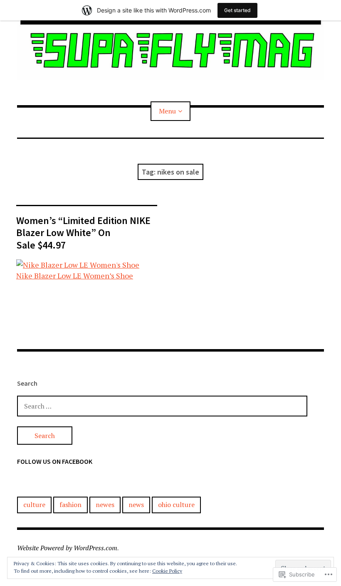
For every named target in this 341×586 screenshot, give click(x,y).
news (136, 504)
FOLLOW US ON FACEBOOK (54, 461)
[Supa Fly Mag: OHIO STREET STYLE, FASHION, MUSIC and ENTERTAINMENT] (170, 50)
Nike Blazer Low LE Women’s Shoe (74, 276)
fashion (70, 504)
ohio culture (176, 504)
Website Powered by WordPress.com (67, 547)
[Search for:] (162, 406)
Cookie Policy (167, 571)
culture (34, 504)
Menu (167, 111)
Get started (237, 10)
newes (105, 504)
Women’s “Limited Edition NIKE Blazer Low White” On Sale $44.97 (83, 232)
